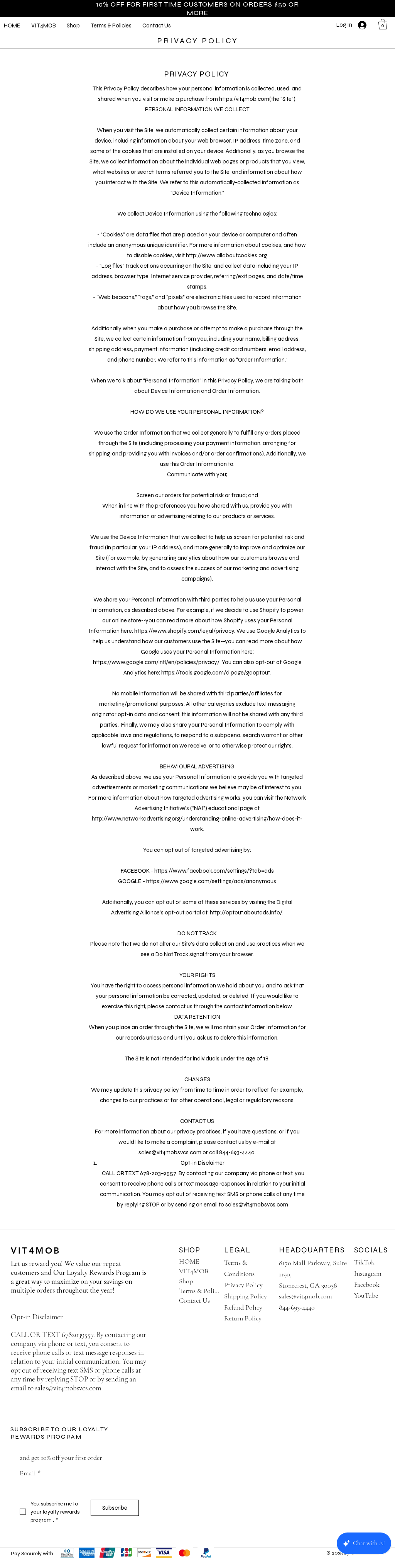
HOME (189, 1261)
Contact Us (194, 1300)
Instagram (367, 1273)
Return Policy (243, 1318)
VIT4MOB (36, 1250)
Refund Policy (243, 1307)
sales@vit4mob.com (305, 1296)
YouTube (366, 1295)
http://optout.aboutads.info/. (247, 912)
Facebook (367, 1284)
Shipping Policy (245, 1296)
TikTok (364, 1262)
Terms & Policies (199, 1290)
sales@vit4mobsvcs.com (169, 1152)
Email (30, 1473)
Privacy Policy (243, 1285)
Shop (186, 1281)
